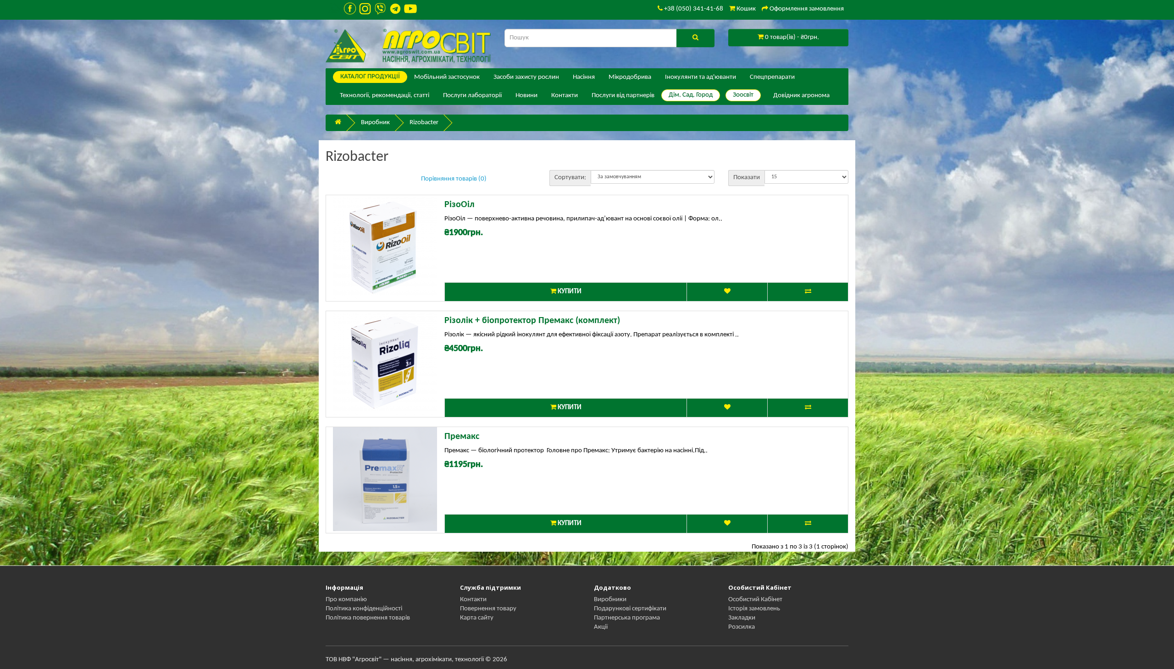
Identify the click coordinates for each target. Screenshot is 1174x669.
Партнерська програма (627, 617)
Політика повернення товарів (368, 617)
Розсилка (741, 627)
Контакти (564, 95)
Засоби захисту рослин (526, 77)
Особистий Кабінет (755, 599)
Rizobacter (424, 122)
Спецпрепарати (772, 77)
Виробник (375, 122)
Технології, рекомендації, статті (384, 95)
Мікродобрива (630, 77)
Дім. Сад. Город (691, 95)
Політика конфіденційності (364, 608)
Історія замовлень (754, 608)
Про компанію (346, 599)
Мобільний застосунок (447, 77)
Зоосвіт (743, 95)
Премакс (461, 436)
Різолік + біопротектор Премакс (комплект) (532, 320)
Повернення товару (488, 608)
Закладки (741, 617)
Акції (601, 627)
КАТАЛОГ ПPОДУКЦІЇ (370, 76)
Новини (526, 95)
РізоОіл (459, 204)
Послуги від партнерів (623, 95)
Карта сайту (476, 617)
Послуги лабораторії (472, 95)
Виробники (610, 599)
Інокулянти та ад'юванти (700, 77)
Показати (746, 177)
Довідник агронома (801, 95)
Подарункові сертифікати (630, 608)
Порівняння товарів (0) (454, 178)
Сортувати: (570, 177)
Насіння (584, 77)
